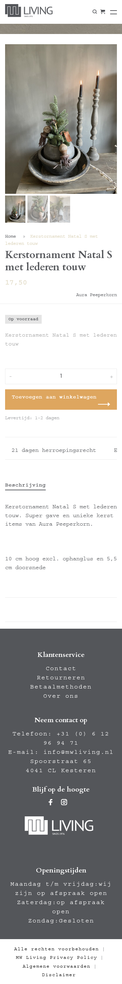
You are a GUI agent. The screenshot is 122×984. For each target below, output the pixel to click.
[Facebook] (50, 803)
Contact (61, 668)
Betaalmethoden (61, 686)
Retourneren (61, 677)
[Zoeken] (95, 12)
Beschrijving (25, 485)
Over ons (61, 696)
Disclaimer (59, 975)
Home (10, 236)
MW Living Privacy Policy (56, 957)
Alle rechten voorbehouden (56, 949)
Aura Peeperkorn (96, 295)
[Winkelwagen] (102, 12)
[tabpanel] (61, 119)
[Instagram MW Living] (64, 803)
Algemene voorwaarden (56, 966)
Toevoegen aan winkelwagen (54, 397)
